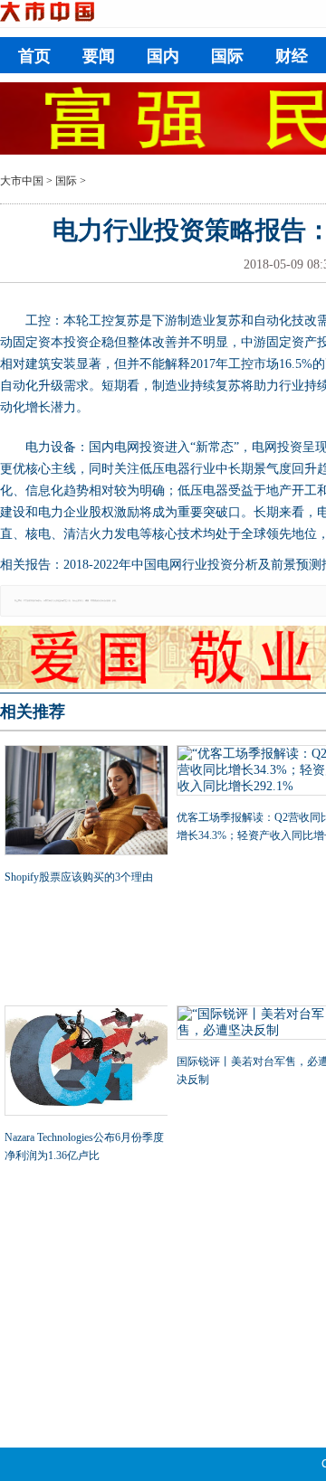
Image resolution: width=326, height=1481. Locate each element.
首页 (34, 56)
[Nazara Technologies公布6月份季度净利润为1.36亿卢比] (86, 1062)
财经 (291, 56)
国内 (163, 56)
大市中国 (21, 181)
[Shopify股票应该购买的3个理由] (86, 802)
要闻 (98, 56)
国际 (227, 56)
